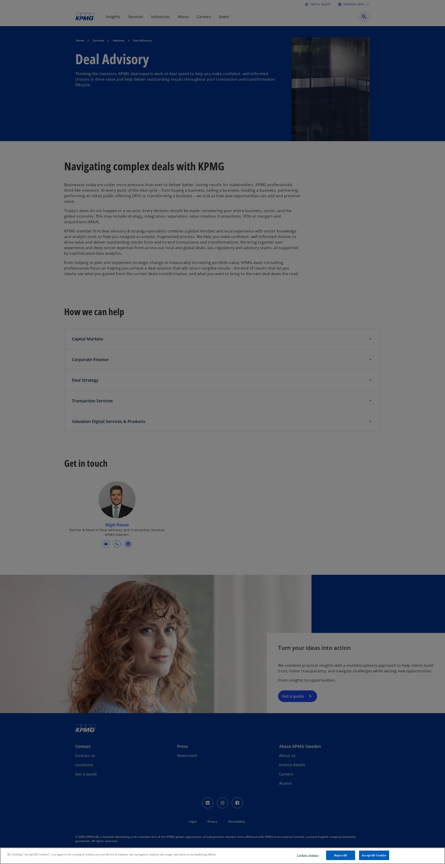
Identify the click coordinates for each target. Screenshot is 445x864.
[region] (222, 856)
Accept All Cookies (374, 855)
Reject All (340, 855)
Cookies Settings (308, 855)
